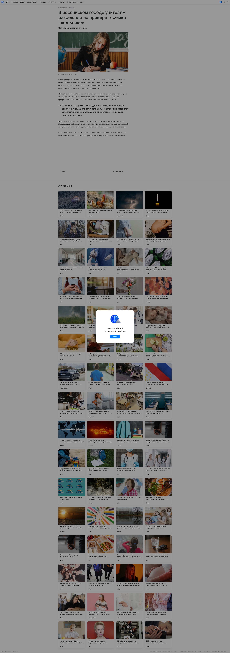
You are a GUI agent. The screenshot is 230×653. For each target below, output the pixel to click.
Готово (115, 337)
